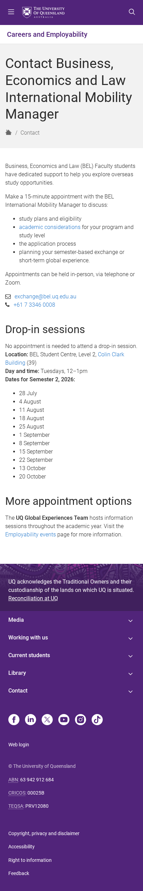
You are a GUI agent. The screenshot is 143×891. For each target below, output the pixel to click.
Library (17, 673)
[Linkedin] (30, 720)
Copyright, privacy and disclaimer (43, 833)
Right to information (30, 860)
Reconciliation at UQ (33, 598)
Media (16, 620)
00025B (35, 793)
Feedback (18, 873)
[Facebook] (13, 720)
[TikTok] (97, 720)
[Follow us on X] (47, 720)
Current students (29, 655)
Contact (30, 132)
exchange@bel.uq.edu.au (45, 296)
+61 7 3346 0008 (34, 305)
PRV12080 (37, 806)
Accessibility (21, 846)
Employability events (30, 534)
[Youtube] (63, 720)
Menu (11, 12)
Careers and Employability (47, 34)
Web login (18, 744)
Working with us (28, 637)
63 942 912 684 (37, 779)
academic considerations (50, 227)
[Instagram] (80, 720)
